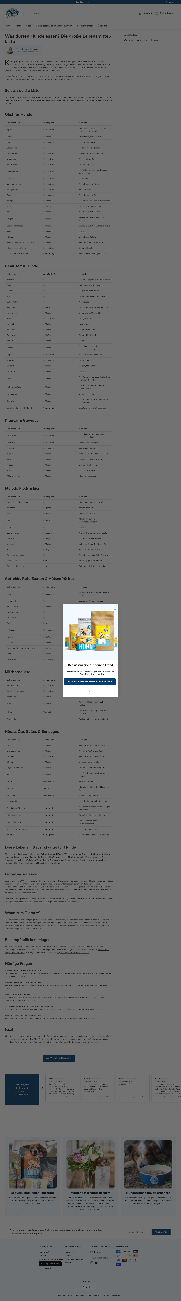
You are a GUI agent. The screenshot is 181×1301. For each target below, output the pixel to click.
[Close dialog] (115, 607)
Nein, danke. (90, 691)
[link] (90, 632)
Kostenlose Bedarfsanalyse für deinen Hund (90, 681)
